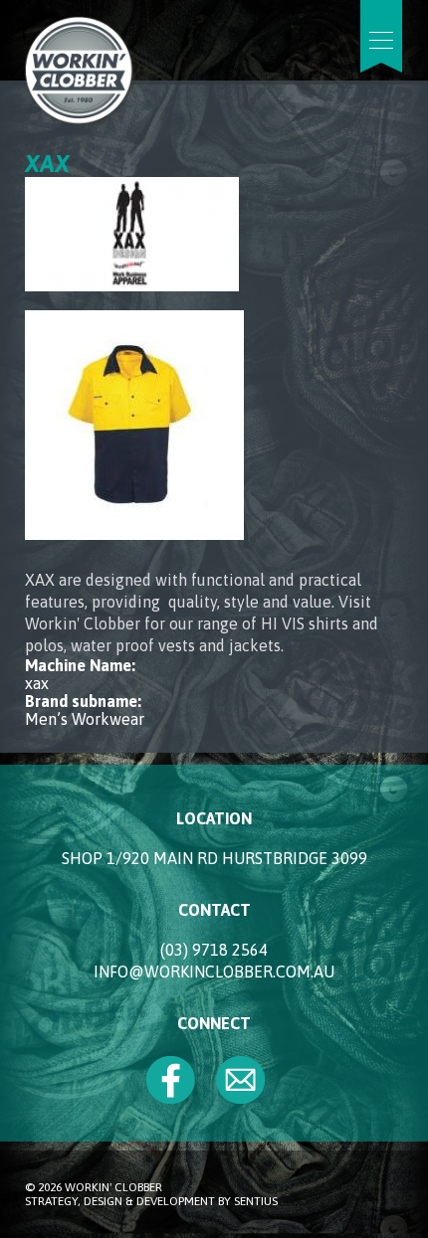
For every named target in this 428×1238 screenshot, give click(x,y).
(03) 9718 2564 (214, 950)
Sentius (256, 1201)
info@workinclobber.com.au (214, 971)
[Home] (80, 121)
